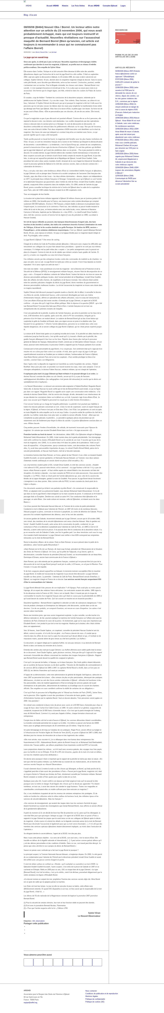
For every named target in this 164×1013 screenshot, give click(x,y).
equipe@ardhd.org (30, 1003)
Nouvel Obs (44, 52)
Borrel (37, 52)
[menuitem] (52, 5)
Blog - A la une (30, 15)
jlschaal (54, 52)
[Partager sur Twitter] (27, 930)
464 (33, 921)
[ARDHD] (28, 5)
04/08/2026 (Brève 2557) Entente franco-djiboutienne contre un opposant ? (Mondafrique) (127, 74)
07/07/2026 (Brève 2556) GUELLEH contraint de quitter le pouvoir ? (127, 82)
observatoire (40, 921)
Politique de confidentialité (95, 999)
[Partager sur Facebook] (27, 926)
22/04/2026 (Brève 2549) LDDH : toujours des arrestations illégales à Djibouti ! (127, 170)
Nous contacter (91, 991)
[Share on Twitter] (27, 933)
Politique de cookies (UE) (94, 1002)
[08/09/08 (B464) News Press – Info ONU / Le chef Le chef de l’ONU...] (2, 506)
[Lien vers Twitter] (138, 6)
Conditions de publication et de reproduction (101, 994)
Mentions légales (91, 996)
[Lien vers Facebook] (134, 6)
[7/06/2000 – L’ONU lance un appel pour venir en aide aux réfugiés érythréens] (48, 962)
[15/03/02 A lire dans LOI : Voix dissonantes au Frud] (87, 962)
